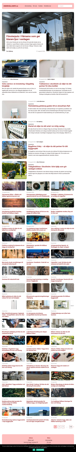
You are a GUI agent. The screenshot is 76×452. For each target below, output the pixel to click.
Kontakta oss (47, 6)
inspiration (5, 81)
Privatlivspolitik (40, 449)
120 (71, 427)
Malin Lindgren (51, 79)
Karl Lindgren (40, 141)
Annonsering (28, 6)
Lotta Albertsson (41, 101)
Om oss (35, 6)
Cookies (40, 6)
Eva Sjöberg (9, 51)
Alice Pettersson (14, 79)
